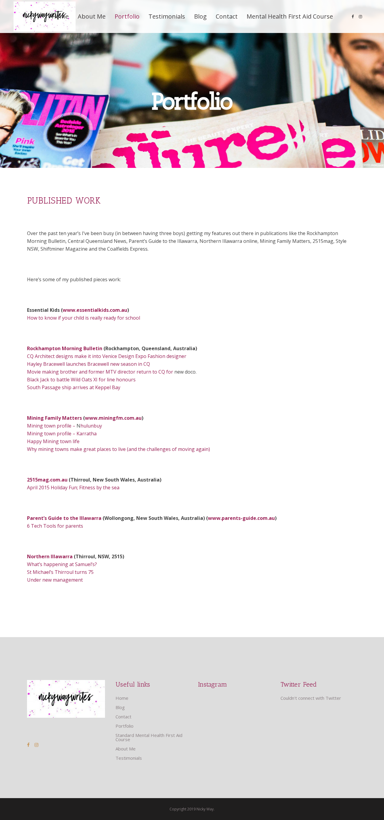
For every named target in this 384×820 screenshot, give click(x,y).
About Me (126, 749)
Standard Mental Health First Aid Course (149, 737)
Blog (120, 707)
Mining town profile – (51, 425)
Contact (123, 716)
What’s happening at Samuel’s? (62, 564)
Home (122, 698)
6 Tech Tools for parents (55, 526)
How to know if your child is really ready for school (84, 318)
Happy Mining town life (53, 441)
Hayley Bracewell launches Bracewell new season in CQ (88, 364)
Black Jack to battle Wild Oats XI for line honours (81, 379)
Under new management (55, 580)
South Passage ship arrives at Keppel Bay (73, 387)
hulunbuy (91, 425)
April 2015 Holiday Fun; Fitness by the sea (73, 487)
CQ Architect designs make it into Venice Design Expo (87, 356)
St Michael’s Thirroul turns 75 (60, 572)
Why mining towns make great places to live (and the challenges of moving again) (118, 449)
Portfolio (125, 726)
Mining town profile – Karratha (62, 433)
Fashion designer (168, 356)
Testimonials (129, 758)
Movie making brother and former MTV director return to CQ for (100, 371)
